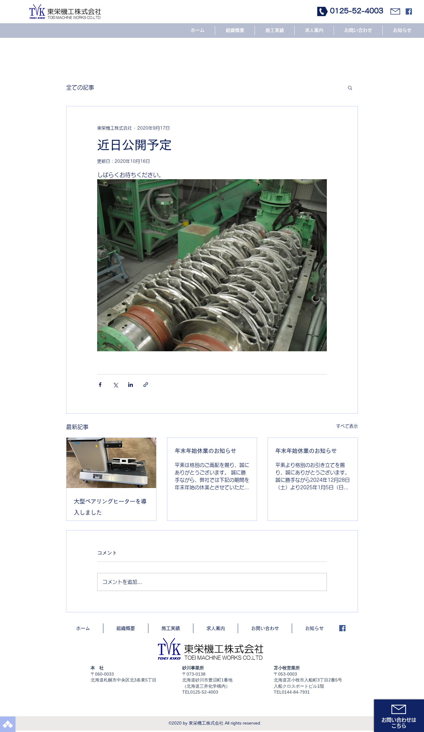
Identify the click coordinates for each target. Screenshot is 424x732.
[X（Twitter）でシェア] (115, 385)
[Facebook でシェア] (100, 385)
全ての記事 (80, 87)
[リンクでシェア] (146, 385)
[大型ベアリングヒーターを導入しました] (111, 463)
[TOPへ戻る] (8, 724)
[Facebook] (409, 11)
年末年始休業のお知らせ (205, 451)
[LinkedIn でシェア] (130, 385)
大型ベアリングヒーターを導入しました (110, 507)
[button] (350, 87)
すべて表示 (347, 426)
